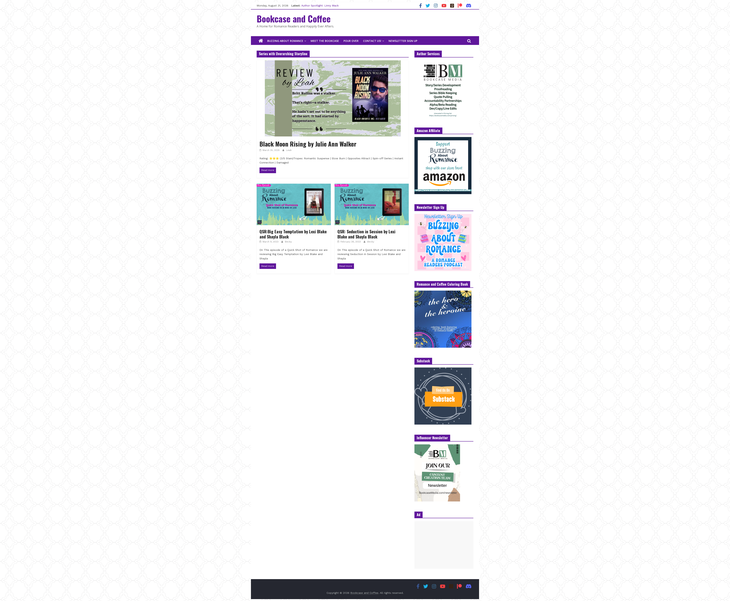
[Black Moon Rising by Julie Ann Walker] (333, 63)
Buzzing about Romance (285, 41)
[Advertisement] (443, 545)
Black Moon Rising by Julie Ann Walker (307, 143)
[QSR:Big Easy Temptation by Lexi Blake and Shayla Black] (294, 186)
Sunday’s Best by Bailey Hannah (321, 5)
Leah (289, 150)
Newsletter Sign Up (403, 41)
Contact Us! (372, 41)
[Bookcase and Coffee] (261, 41)
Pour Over (351, 41)
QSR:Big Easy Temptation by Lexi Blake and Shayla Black (293, 233)
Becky (288, 241)
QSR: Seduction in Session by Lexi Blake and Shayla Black (366, 233)
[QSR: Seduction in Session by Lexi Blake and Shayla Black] (372, 186)
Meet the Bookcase (325, 41)
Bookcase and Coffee (294, 18)
